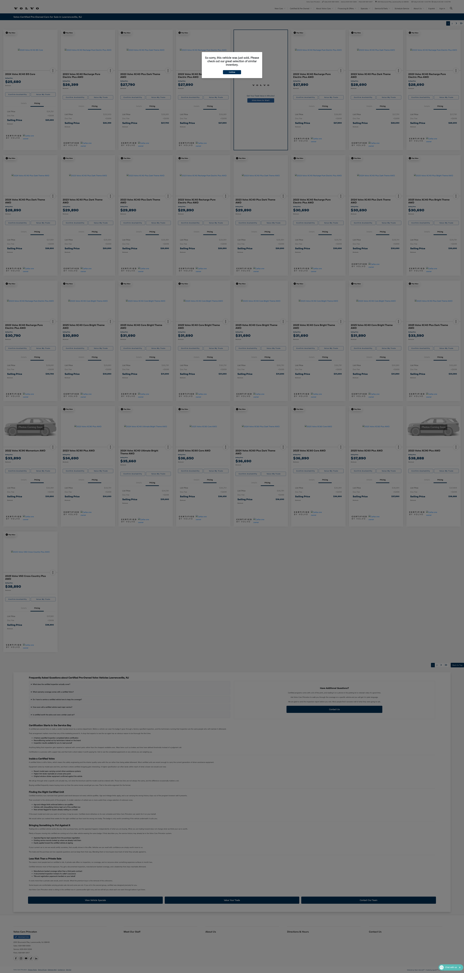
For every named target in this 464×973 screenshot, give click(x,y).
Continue (232, 72)
